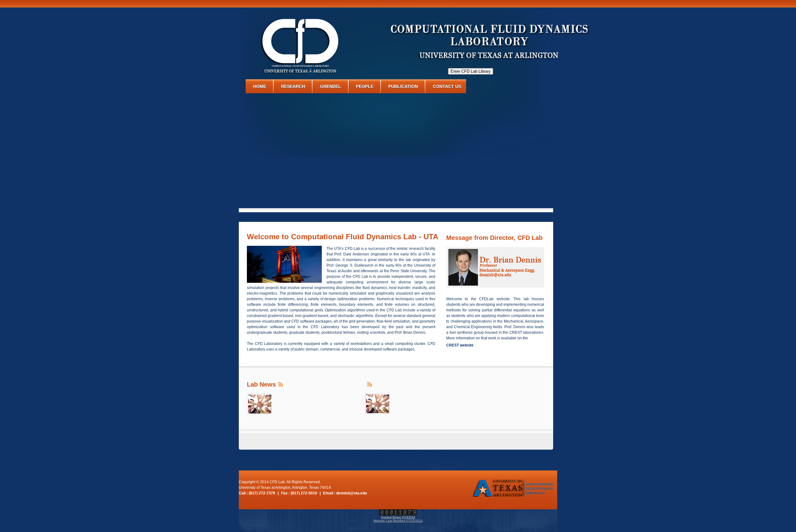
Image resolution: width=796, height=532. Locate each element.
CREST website (460, 345)
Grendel (330, 86)
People (364, 86)
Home (259, 86)
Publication (403, 86)
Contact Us (447, 86)
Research (293, 86)
